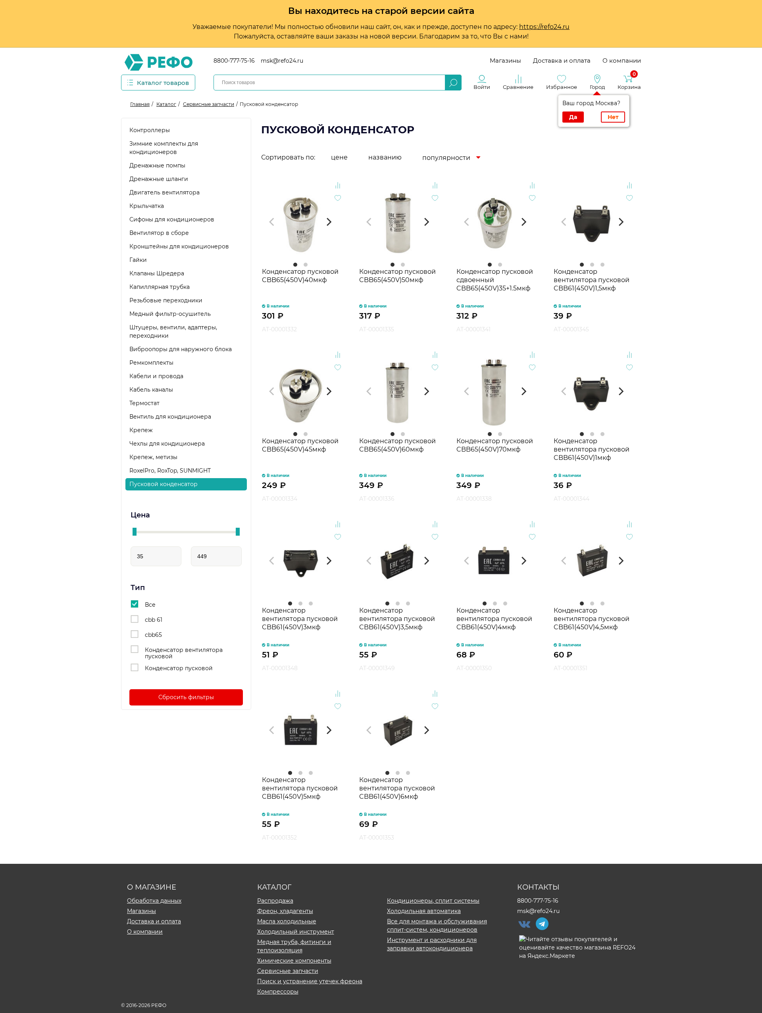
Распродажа (275, 900)
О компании (621, 60)
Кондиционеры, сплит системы (433, 900)
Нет (613, 117)
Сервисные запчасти (287, 971)
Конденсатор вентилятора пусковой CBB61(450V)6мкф (397, 788)
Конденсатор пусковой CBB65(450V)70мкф (494, 445)
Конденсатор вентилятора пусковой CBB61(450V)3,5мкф (397, 619)
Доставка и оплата (562, 60)
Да (573, 117)
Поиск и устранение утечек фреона (309, 981)
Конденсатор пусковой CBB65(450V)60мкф (397, 445)
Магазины (505, 60)
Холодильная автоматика (424, 911)
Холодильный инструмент (295, 931)
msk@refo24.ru (282, 60)
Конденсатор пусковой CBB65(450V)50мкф (397, 276)
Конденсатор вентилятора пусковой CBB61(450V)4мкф (494, 619)
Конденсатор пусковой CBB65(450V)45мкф (300, 445)
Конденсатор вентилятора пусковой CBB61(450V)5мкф (300, 788)
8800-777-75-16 (234, 60)
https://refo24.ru (544, 27)
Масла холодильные (286, 921)
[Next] (328, 222)
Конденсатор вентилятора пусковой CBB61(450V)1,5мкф (591, 280)
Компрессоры (277, 991)
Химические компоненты (294, 960)
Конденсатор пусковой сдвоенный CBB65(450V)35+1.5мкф (494, 280)
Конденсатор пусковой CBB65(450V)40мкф (300, 276)
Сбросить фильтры (186, 697)
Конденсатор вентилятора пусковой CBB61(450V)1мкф (591, 449)
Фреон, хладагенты (285, 911)
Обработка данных (154, 900)
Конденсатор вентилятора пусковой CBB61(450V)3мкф (300, 619)
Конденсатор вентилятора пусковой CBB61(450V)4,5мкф (591, 619)
